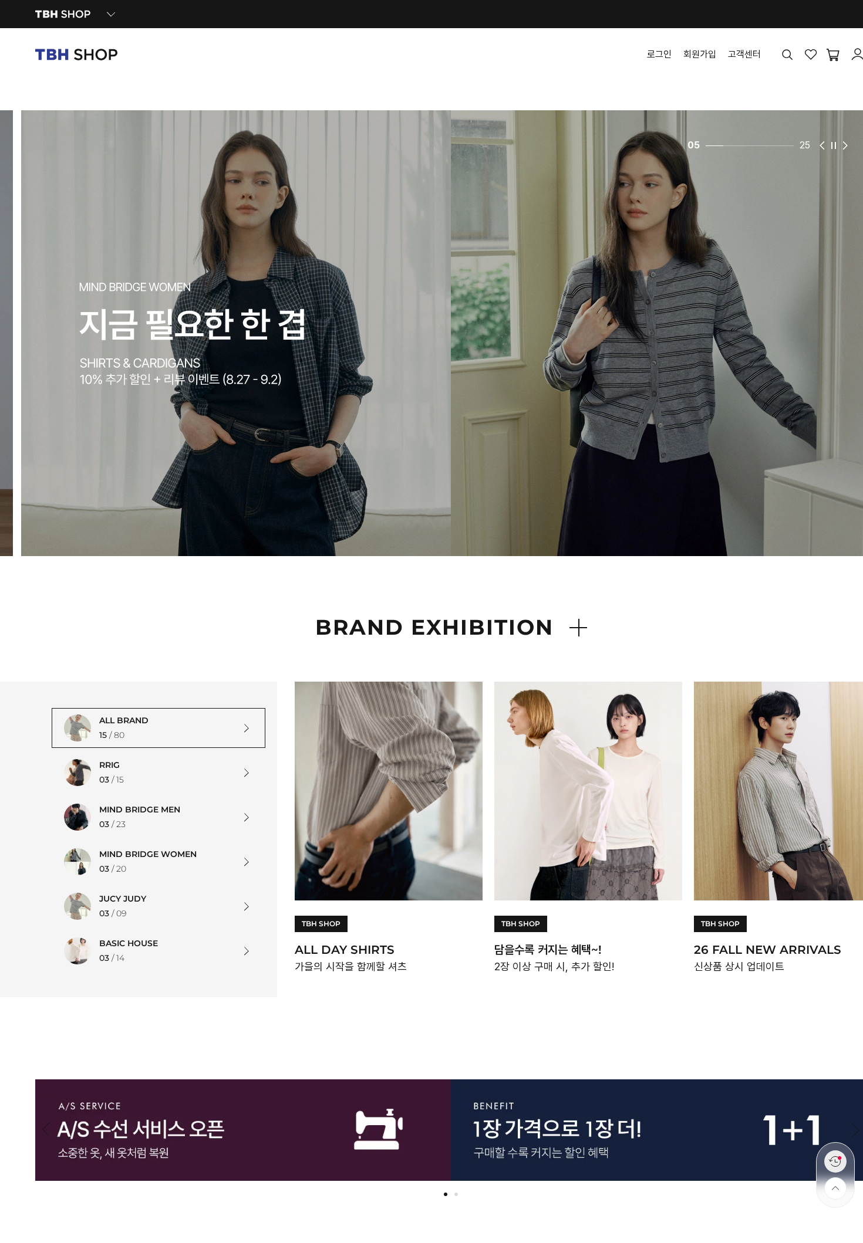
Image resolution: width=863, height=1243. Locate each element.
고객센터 (744, 54)
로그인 (659, 54)
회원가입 (699, 54)
